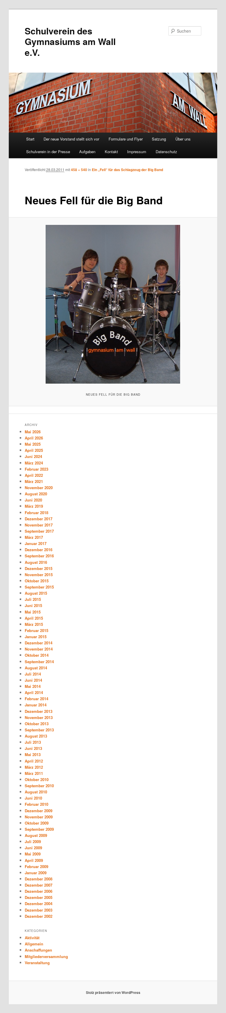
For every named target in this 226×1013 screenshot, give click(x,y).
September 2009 (39, 829)
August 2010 (36, 792)
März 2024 (34, 463)
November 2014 (39, 649)
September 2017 (39, 531)
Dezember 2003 (38, 910)
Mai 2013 (33, 754)
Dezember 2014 (38, 643)
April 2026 (34, 438)
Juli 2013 (33, 742)
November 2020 (39, 487)
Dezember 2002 (38, 916)
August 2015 (36, 593)
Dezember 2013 (38, 711)
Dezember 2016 (38, 549)
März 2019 (34, 506)
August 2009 (36, 835)
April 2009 (34, 860)
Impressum (136, 151)
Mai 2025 (33, 444)
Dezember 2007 (38, 885)
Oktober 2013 (37, 723)
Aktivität (32, 937)
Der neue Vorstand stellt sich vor (71, 139)
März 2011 (34, 773)
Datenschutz (166, 151)
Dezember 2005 (38, 897)
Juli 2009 (33, 841)
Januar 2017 (35, 543)
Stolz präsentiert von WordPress (113, 992)
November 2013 (39, 717)
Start (30, 139)
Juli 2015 (33, 599)
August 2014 (36, 668)
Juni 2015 (33, 605)
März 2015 (34, 624)
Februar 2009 (36, 866)
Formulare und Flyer (126, 139)
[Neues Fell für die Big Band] (113, 304)
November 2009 (39, 817)
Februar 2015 (36, 630)
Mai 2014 (33, 686)
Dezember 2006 (38, 891)
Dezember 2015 (38, 568)
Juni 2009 (33, 847)
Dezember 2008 (38, 879)
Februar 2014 (36, 698)
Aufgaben (87, 151)
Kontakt (111, 151)
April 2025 (34, 450)
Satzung (159, 139)
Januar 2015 (35, 636)
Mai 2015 (33, 612)
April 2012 (34, 761)
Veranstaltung (37, 962)
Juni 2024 (33, 456)
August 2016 (36, 562)
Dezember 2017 (38, 518)
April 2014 (34, 692)
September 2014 (39, 661)
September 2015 (39, 587)
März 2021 (34, 481)
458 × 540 (79, 169)
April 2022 (34, 475)
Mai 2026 (33, 431)
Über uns (183, 139)
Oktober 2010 (37, 779)
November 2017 (39, 525)
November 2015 (39, 574)
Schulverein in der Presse (48, 151)
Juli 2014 (33, 674)
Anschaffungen (38, 950)
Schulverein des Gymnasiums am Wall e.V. (70, 41)
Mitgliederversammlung (46, 956)
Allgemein (34, 944)
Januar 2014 (35, 705)
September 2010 (39, 785)
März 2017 (34, 537)
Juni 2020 (33, 500)
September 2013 (39, 730)
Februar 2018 (36, 512)
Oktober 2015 (37, 581)
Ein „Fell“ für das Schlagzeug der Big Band (127, 169)
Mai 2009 (33, 854)
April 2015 (34, 618)
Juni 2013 (33, 748)
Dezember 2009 (38, 810)
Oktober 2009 (37, 823)
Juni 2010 (33, 798)
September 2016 (39, 556)
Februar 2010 (36, 804)
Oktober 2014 (37, 655)
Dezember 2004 (38, 903)
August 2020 (36, 494)
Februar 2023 (36, 469)
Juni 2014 (33, 680)
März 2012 (34, 767)
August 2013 (36, 736)
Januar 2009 (35, 872)
